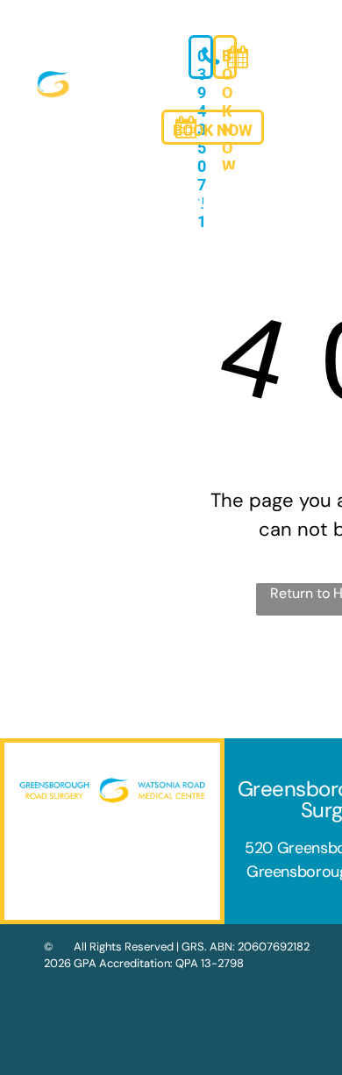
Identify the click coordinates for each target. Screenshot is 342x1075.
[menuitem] (53, 175)
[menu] (315, 27)
